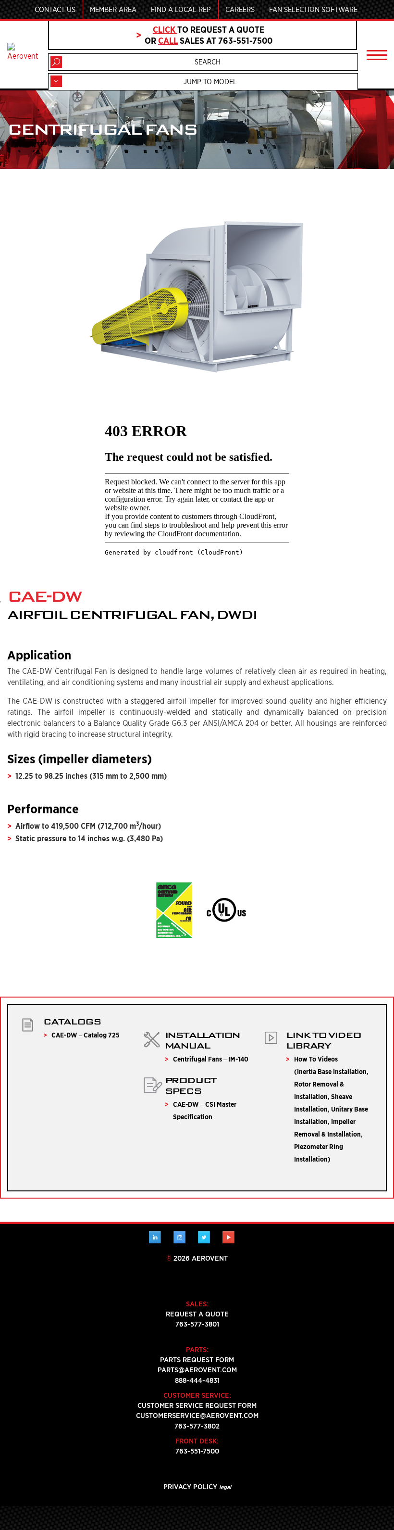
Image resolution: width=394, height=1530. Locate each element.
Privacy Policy (190, 1486)
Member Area (113, 9)
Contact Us (55, 9)
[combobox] (203, 82)
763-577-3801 (197, 1324)
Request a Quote (197, 1314)
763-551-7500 (197, 1451)
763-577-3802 (197, 1426)
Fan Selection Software (313, 9)
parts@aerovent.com (197, 1370)
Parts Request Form (197, 1359)
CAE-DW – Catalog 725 (85, 1035)
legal (225, 1487)
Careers (240, 9)
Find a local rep (181, 9)
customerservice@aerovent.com (197, 1415)
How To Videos (316, 1059)
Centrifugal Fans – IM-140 (210, 1059)
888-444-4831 (197, 1380)
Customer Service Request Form (197, 1405)
